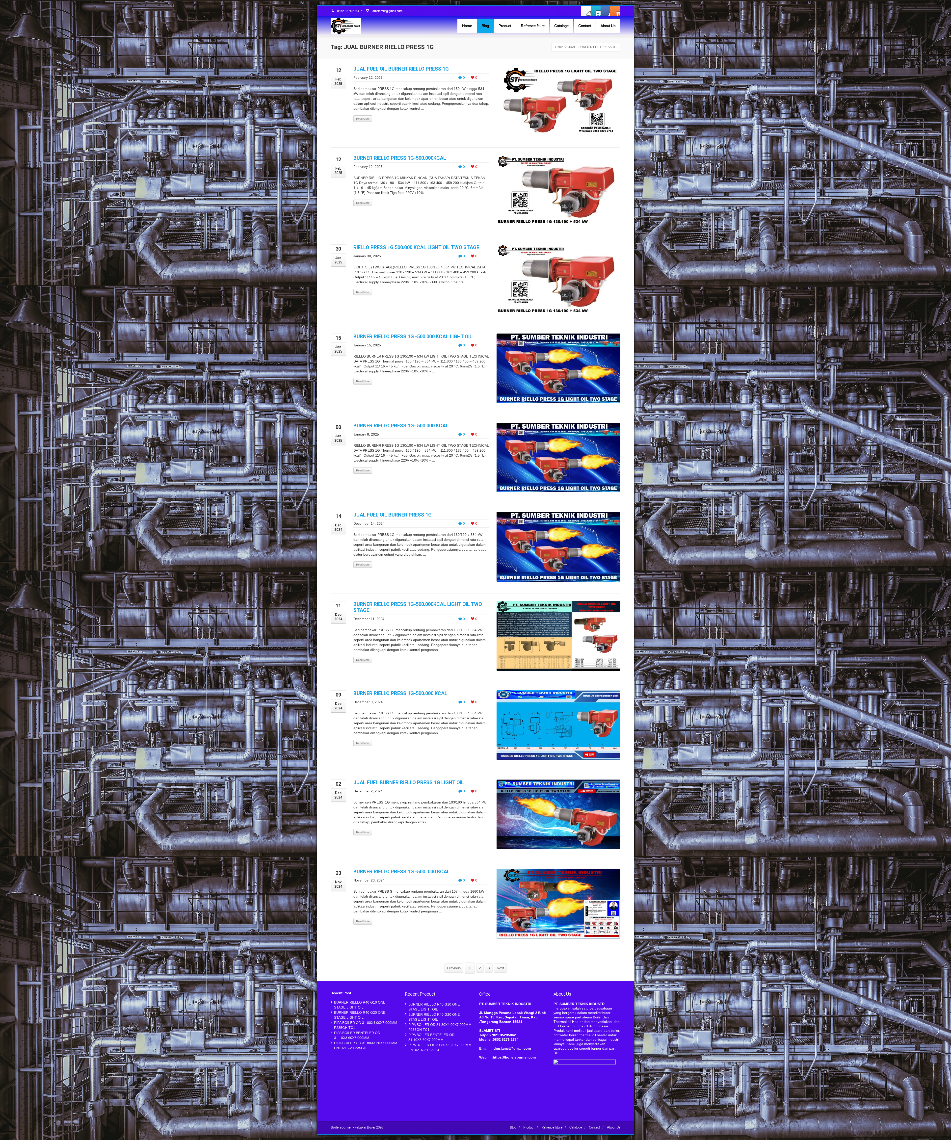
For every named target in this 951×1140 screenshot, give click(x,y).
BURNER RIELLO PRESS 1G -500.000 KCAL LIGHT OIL (412, 336)
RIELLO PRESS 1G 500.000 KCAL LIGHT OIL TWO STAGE (416, 247)
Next (500, 968)
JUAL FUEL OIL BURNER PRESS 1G (392, 515)
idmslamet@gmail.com (386, 11)
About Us (608, 26)
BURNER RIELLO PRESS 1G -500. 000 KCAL (401, 872)
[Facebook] (586, 11)
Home (467, 26)
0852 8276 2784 (348, 11)
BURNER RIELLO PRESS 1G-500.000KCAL (399, 158)
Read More (363, 118)
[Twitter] (596, 11)
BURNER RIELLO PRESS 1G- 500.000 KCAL (401, 426)
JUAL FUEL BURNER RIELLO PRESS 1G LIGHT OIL (408, 782)
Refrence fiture (533, 26)
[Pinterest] (615, 11)
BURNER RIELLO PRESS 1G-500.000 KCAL (400, 693)
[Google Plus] (605, 11)
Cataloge (561, 26)
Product (505, 26)
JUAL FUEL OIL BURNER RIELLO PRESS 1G (401, 69)
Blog (485, 26)
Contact (584, 26)
